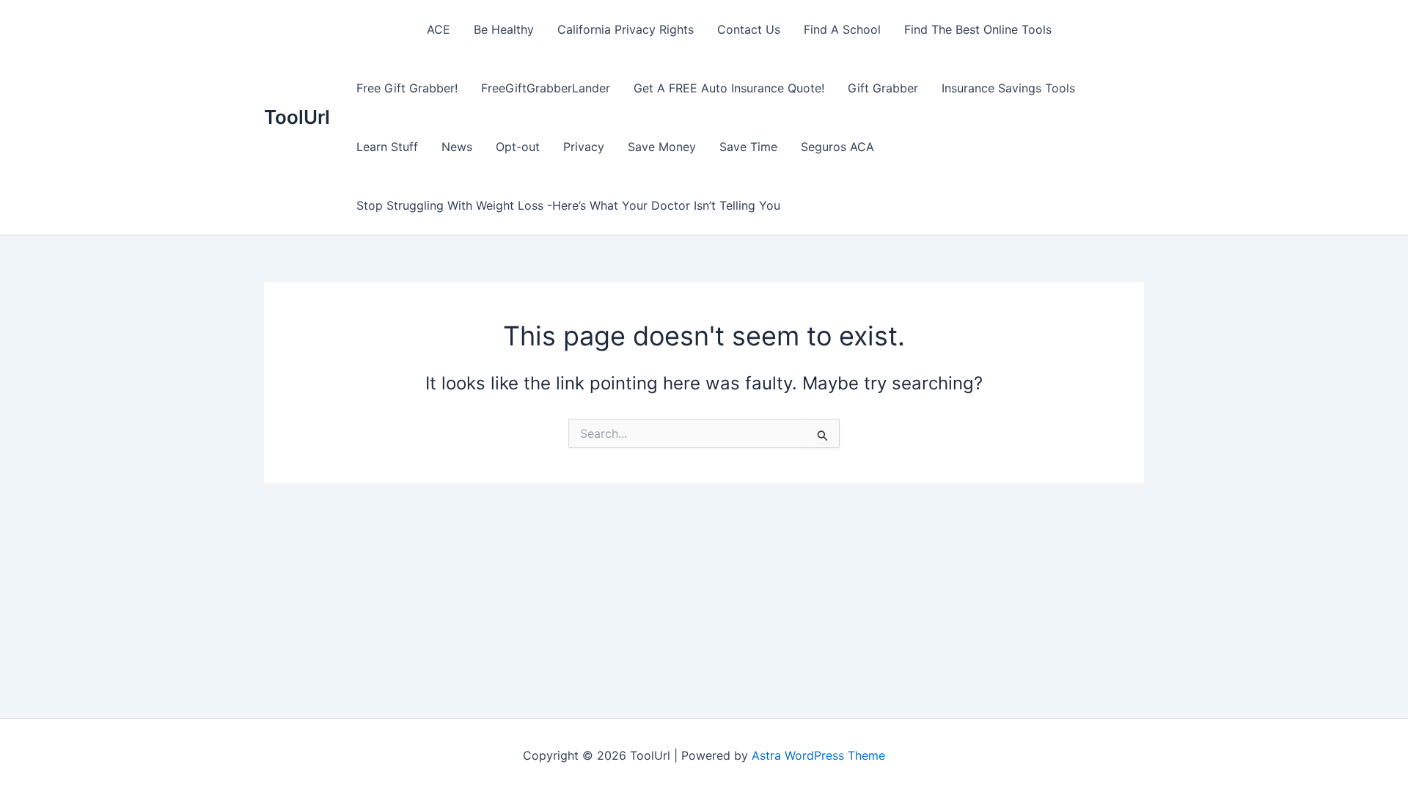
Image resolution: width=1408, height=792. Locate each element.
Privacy (583, 146)
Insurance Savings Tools (1008, 88)
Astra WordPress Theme (818, 755)
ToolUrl (297, 117)
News (456, 146)
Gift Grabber (883, 88)
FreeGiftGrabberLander (545, 88)
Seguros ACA (837, 146)
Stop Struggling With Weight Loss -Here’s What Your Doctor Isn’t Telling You (568, 205)
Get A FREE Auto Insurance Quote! (729, 88)
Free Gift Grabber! (407, 88)
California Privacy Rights (625, 29)
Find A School (842, 29)
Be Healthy (504, 29)
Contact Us (748, 29)
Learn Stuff (387, 146)
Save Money (662, 146)
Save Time (748, 146)
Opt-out (518, 146)
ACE (438, 29)
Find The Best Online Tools (978, 29)
